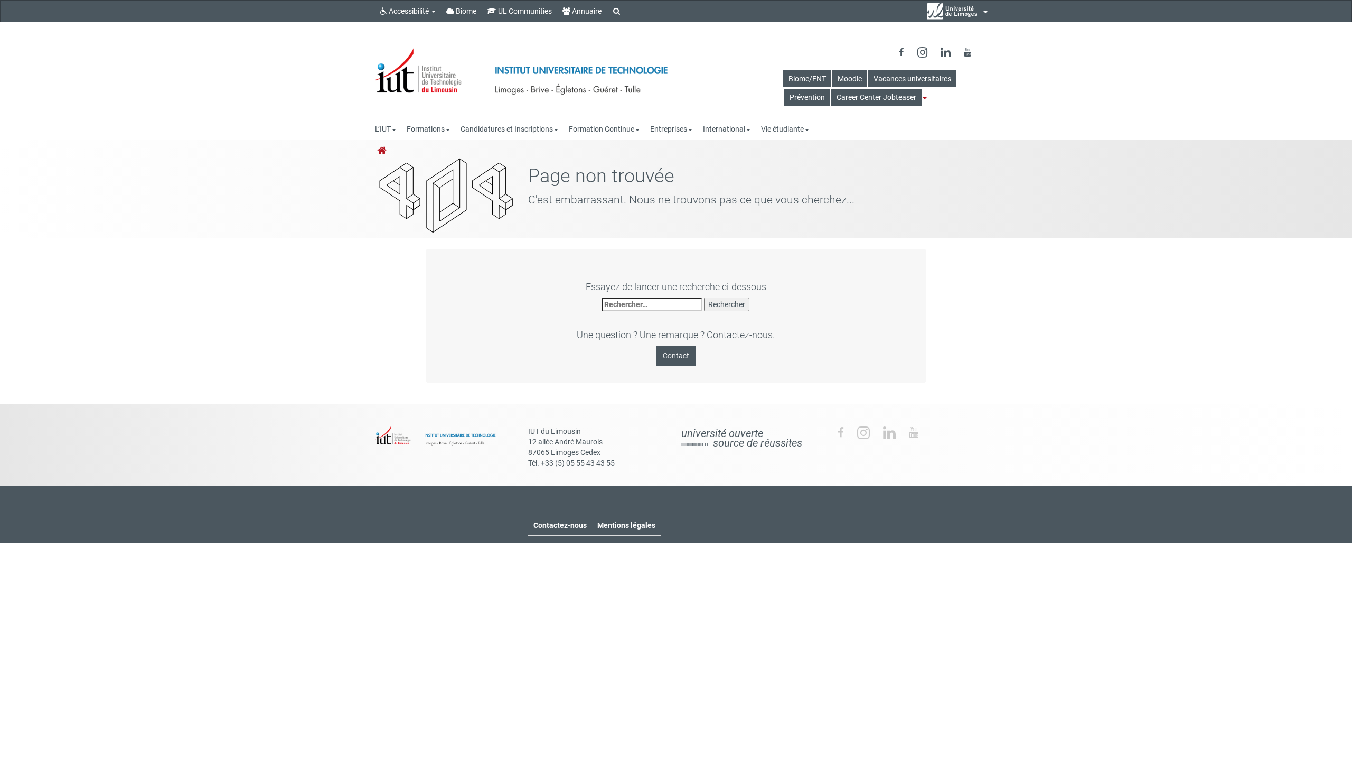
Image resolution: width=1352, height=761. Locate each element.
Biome (465, 11)
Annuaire (586, 11)
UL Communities (524, 11)
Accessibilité (408, 11)
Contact (676, 355)
